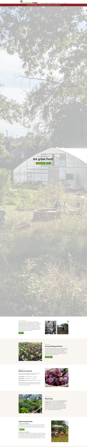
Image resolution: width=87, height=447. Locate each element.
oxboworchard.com (28, 378)
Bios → (21, 332)
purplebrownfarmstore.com (32, 380)
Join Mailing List (40, 163)
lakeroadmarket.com (29, 376)
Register (22, 429)
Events (48, 163)
